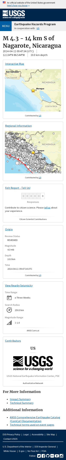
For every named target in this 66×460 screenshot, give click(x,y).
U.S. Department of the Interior (17, 447)
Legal (26, 434)
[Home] (14, 19)
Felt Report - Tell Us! (17, 188)
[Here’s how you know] (33, 4)
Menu (6, 26)
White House (10, 451)
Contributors (13, 340)
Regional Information (18, 125)
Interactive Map (14, 63)
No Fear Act (33, 451)
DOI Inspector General (45, 447)
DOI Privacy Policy (11, 434)
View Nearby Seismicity (19, 285)
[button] (33, 90)
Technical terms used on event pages (32, 424)
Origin (9, 229)
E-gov (21, 451)
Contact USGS (10, 439)
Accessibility (37, 434)
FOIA (44, 451)
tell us (47, 207)
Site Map (50, 434)
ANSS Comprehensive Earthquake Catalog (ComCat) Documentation (35, 419)
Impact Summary (20, 399)
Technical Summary (21, 403)
